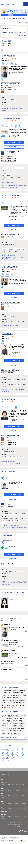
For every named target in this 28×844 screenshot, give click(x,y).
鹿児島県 (24, 816)
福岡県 (2, 816)
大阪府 (13, 803)
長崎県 (9, 816)
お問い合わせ (14, 838)
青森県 (6, 784)
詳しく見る (25, 631)
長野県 (20, 795)
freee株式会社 (4, 837)
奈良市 (21, 695)
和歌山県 (24, 803)
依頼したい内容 (22, 32)
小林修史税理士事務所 (8, 661)
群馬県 (9, 790)
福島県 (23, 784)
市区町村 (11, 32)
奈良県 (20, 803)
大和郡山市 (18, 705)
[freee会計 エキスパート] (3, 749)
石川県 (9, 795)
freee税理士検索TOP (16, 826)
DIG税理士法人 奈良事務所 (10, 640)
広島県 (13, 808)
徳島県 (20, 808)
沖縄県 (2, 818)
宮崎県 (20, 816)
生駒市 (24, 695)
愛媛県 (2, 811)
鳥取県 (2, 808)
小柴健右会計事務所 (9, 624)
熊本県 (13, 816)
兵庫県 (16, 803)
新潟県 (2, 795)
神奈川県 (24, 790)
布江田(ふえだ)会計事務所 (10, 650)
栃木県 (6, 790)
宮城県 (13, 784)
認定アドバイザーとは (22, 46)
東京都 (20, 790)
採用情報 (14, 837)
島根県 (6, 808)
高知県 (6, 811)
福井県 (13, 795)
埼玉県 (13, 790)
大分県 (16, 816)
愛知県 (6, 797)
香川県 (23, 808)
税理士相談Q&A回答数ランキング (14, 822)
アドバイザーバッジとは (22, 48)
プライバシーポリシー (6, 838)
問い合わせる (24, 646)
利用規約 (19, 837)
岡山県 (9, 808)
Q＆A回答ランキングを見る (22, 22)
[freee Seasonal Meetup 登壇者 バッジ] (3, 754)
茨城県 (2, 790)
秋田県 (16, 784)
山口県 (16, 808)
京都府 (9, 803)
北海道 (2, 784)
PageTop (14, 769)
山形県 (20, 784)
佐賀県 (6, 816)
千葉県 (16, 790)
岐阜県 (23, 795)
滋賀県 (6, 803)
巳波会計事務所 (7, 669)
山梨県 (16, 795)
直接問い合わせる (14, 147)
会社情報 (10, 837)
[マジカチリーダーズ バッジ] (3, 759)
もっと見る (25, 679)
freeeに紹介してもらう (14, 142)
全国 (2, 779)
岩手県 (9, 784)
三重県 (2, 803)
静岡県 (2, 797)
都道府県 (5, 32)
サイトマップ (9, 826)
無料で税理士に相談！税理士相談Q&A (14, 824)
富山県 (6, 795)
